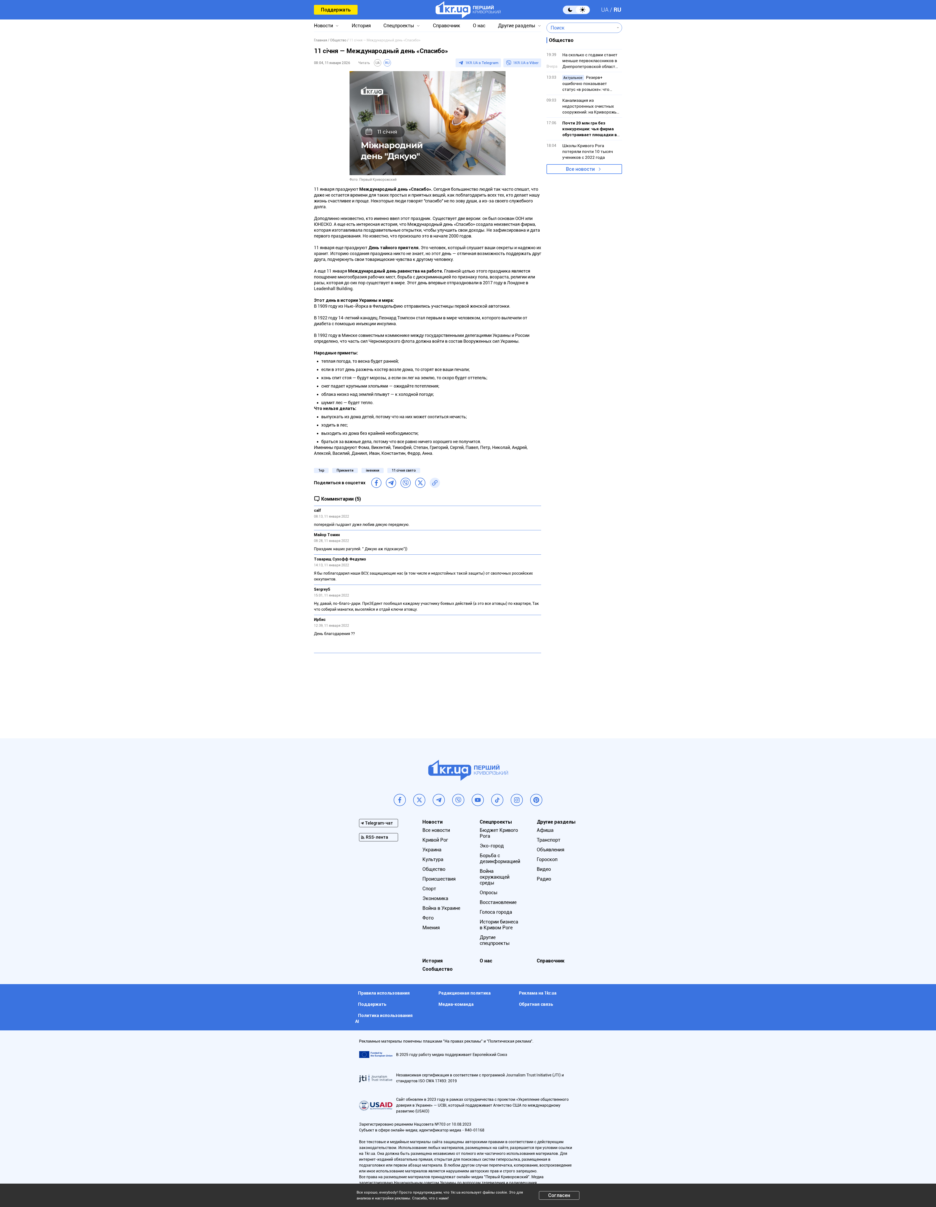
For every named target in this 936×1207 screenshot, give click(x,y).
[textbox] (581, 28)
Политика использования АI (384, 1018)
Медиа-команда (456, 1004)
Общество (433, 869)
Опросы (488, 892)
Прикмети (345, 470)
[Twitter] (420, 483)
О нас (479, 26)
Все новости (580, 169)
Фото (428, 918)
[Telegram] (391, 483)
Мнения (431, 928)
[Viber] (405, 483)
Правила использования (384, 993)
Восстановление (498, 902)
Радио (544, 879)
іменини (372, 470)
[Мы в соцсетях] (400, 800)
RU (617, 9)
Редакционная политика (465, 993)
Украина (431, 850)
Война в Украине (441, 908)
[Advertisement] (427, 692)
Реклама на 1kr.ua (537, 993)
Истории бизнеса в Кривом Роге (499, 925)
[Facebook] (376, 483)
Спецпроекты (398, 26)
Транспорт (548, 840)
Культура (432, 859)
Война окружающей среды (494, 877)
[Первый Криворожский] (468, 9)
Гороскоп (547, 859)
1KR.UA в (481, 63)
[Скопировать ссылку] (435, 483)
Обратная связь (536, 1004)
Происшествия (439, 879)
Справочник (446, 26)
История (361, 26)
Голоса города (496, 912)
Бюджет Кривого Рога (499, 833)
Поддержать (336, 10)
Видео (544, 869)
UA (605, 9)
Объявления (550, 850)
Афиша (545, 830)
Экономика (435, 898)
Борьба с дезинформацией (500, 858)
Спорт (429, 889)
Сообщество (437, 969)
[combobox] (581, 28)
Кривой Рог (435, 840)
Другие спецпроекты (495, 940)
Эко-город (492, 846)
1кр (321, 470)
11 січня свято (404, 470)
